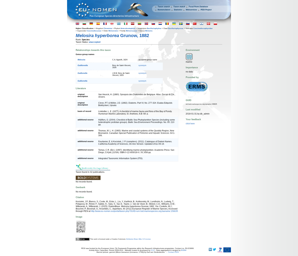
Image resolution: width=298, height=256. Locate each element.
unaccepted (94, 42)
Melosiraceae (131, 31)
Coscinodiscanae (94, 31)
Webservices (191, 10)
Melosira (148, 31)
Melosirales (113, 31)
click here (190, 123)
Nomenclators (164, 10)
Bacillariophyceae (175, 28)
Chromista (107, 28)
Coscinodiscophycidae (203, 28)
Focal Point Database (198, 7)
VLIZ (153, 250)
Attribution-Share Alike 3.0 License (138, 239)
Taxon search (164, 7)
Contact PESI (173, 252)
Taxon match (179, 7)
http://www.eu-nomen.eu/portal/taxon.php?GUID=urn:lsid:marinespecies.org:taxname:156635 (134, 211)
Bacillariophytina (154, 28)
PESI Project (206, 10)
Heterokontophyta (128, 28)
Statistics (178, 10)
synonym (142, 65)
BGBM (183, 250)
